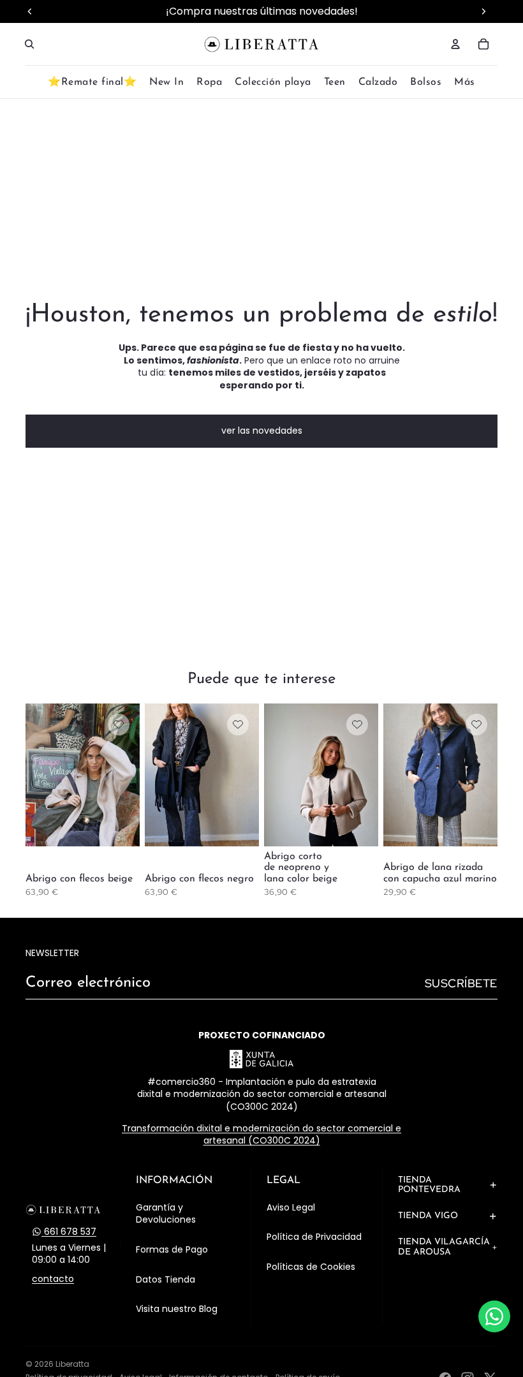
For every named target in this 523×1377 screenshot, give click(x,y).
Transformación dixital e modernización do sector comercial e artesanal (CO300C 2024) (261, 1134)
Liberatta (72, 1364)
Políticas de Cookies (311, 1266)
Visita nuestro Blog (176, 1308)
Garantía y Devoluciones (166, 1213)
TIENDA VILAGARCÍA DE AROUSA (444, 1246)
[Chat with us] (494, 1316)
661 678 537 (68, 1232)
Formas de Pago (172, 1249)
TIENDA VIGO (428, 1216)
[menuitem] (465, 82)
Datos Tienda (165, 1279)
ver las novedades (261, 430)
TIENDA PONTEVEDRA (429, 1185)
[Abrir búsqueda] (29, 44)
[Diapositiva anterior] (35, 775)
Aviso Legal (291, 1207)
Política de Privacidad (314, 1236)
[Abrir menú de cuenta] (455, 44)
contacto (53, 1279)
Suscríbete (461, 983)
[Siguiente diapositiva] (130, 775)
